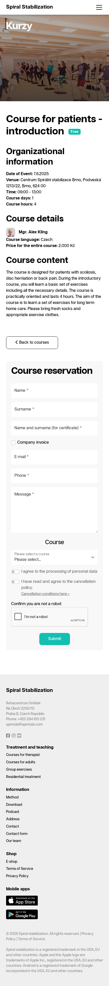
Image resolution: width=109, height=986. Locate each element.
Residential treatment (23, 777)
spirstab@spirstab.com (24, 724)
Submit (54, 639)
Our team (13, 841)
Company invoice (33, 442)
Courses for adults (20, 762)
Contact (12, 826)
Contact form (16, 834)
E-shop (11, 862)
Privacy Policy (17, 876)
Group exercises (19, 769)
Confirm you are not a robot (36, 604)
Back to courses (33, 342)
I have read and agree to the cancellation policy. (58, 585)
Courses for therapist (23, 755)
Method (12, 797)
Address (13, 819)
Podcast (12, 812)
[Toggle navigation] (97, 7)
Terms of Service (19, 869)
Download (14, 805)
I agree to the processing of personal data (59, 571)
